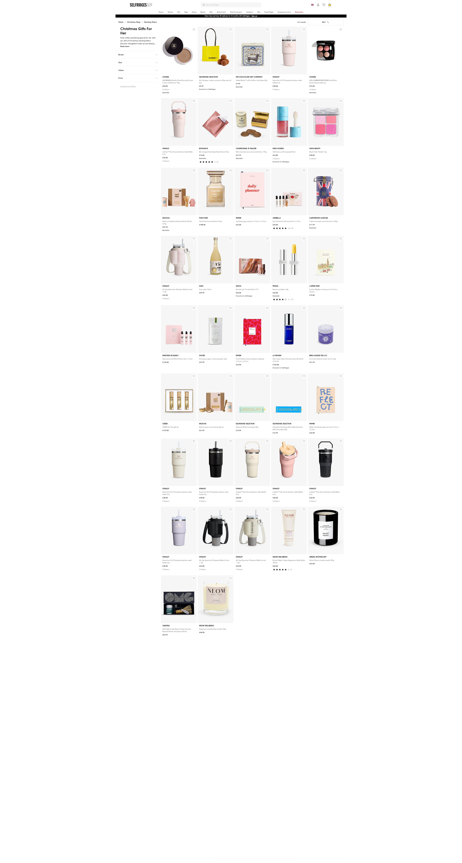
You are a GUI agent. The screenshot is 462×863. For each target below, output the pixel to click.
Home (120, 22)
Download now (245, 16)
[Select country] (312, 4)
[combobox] (233, 5)
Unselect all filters (128, 86)
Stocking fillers (150, 22)
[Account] (318, 4)
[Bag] (329, 4)
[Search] (204, 4)
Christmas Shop (133, 22)
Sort (323, 22)
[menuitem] (161, 12)
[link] (178, 81)
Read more (124, 46)
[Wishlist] (323, 4)
